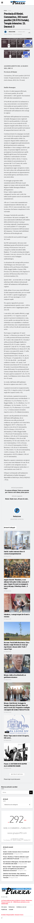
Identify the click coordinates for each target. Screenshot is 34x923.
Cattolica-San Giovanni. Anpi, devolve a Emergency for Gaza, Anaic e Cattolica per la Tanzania (16, 875)
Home (5, 10)
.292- (6, 897)
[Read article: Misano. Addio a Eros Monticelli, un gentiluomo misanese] (17, 663)
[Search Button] (31, 792)
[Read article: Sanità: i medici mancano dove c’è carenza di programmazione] (17, 540)
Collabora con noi (21, 907)
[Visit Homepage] (18, 2)
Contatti (11, 909)
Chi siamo (4, 907)
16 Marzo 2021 (21, 31)
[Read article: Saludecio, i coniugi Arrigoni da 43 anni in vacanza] (17, 603)
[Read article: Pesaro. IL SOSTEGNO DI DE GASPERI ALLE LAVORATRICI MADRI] (17, 752)
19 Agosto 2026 (8, 651)
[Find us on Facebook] (1, 918)
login (9, 779)
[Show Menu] (2, 2)
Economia (7, 547)
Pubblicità (4, 909)
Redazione (12, 31)
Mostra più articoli (17, 774)
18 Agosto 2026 (8, 712)
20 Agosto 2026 (8, 556)
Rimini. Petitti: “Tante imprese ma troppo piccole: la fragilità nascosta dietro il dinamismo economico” (15, 868)
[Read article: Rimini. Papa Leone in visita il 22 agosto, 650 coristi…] (17, 724)
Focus (9, 10)
